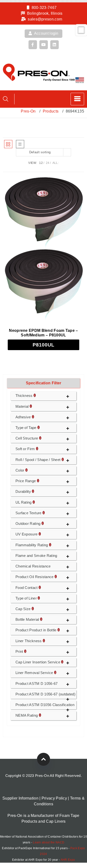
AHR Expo (68, 859)
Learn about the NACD (48, 842)
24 (48, 163)
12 (41, 163)
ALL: (55, 163)
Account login (45, 33)
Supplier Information (20, 798)
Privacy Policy (54, 798)
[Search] (5, 99)
